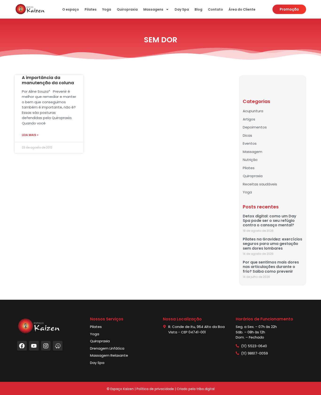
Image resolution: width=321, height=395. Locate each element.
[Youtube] (34, 346)
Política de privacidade (155, 389)
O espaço (70, 9)
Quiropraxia (127, 9)
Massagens (153, 9)
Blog (198, 9)
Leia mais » (30, 135)
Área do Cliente (242, 9)
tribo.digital (205, 389)
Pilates (91, 9)
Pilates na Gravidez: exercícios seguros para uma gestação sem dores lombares (272, 243)
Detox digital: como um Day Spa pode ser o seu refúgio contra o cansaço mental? (269, 220)
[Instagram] (46, 346)
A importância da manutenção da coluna (48, 80)
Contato (215, 9)
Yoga (106, 9)
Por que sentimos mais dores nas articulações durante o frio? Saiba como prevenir (271, 266)
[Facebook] (22, 346)
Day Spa (182, 9)
